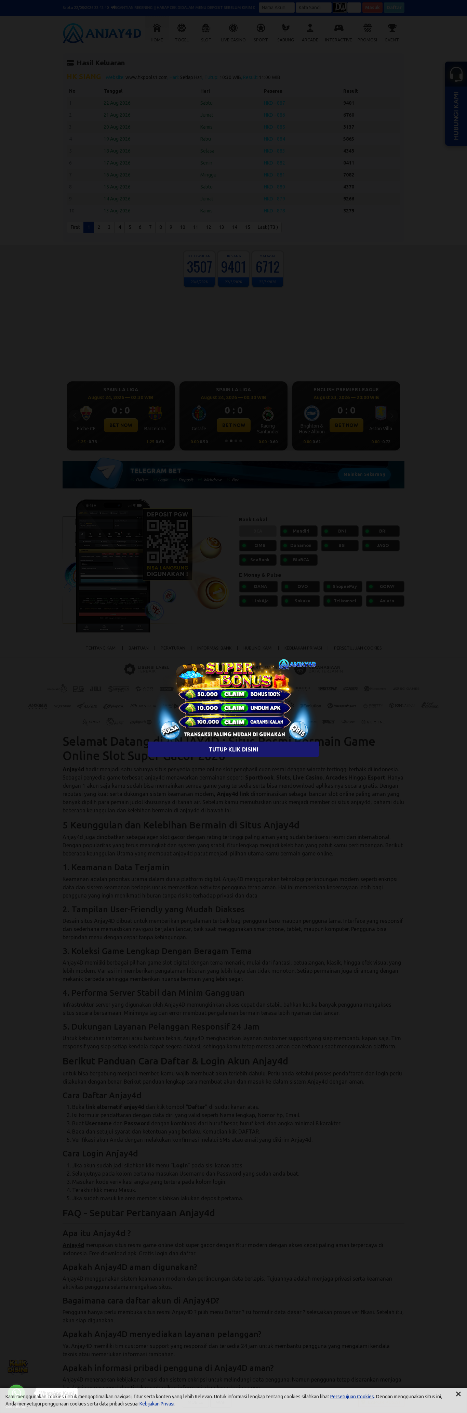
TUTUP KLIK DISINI (233, 749)
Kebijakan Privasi (156, 1404)
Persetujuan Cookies (352, 1396)
